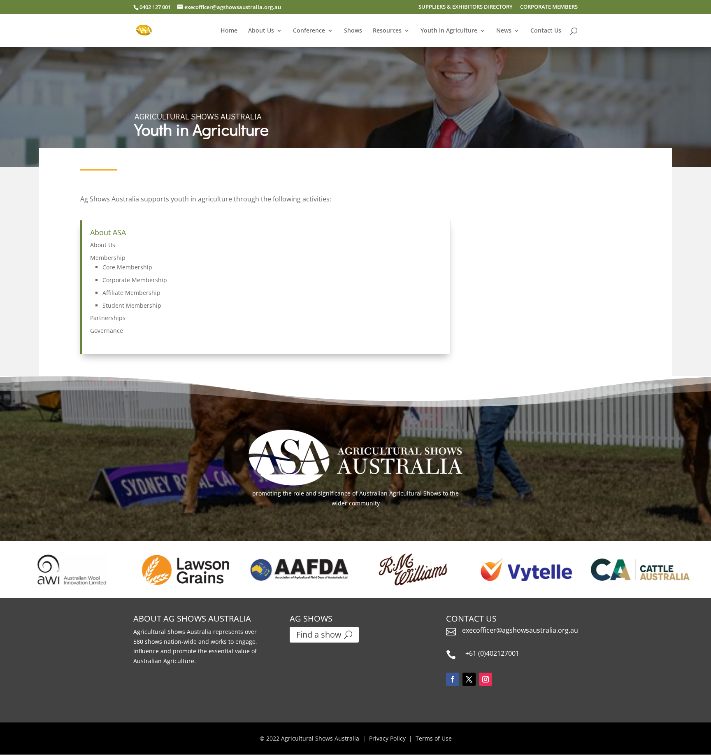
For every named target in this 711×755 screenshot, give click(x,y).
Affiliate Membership (131, 293)
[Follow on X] (469, 679)
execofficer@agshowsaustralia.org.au (520, 630)
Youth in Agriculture (449, 31)
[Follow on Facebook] (452, 679)
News (503, 31)
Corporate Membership (134, 280)
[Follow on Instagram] (485, 679)
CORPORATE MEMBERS (549, 7)
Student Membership (131, 305)
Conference (309, 31)
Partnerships (107, 318)
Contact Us (545, 31)
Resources (387, 31)
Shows (353, 31)
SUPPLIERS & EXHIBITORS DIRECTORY (465, 7)
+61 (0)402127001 (492, 653)
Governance (106, 330)
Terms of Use (434, 738)
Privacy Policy (387, 738)
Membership (107, 258)
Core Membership (127, 267)
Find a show (319, 634)
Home (229, 31)
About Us (261, 31)
